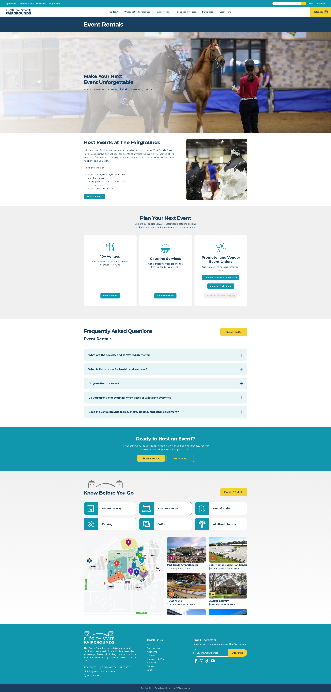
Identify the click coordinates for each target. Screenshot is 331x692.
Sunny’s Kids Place (156, 659)
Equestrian (41, 3)
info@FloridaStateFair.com (101, 671)
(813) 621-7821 (94, 675)
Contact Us (152, 666)
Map (311, 3)
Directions (320, 3)
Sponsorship (153, 648)
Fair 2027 (113, 12)
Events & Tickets (233, 492)
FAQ (149, 644)
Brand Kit (152, 662)
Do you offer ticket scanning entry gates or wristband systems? (129, 397)
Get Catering (180, 458)
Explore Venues (94, 196)
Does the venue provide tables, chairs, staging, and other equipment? (133, 411)
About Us (152, 652)
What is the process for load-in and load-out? (117, 369)
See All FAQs (233, 332)
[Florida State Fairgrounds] (111, 637)
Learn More (225, 12)
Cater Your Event (165, 295)
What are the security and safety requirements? (119, 355)
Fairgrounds (54, 3)
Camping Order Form (221, 286)
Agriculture (11, 3)
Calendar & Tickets (186, 12)
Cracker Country (26, 3)
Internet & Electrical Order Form (221, 277)
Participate (207, 12)
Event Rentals (163, 12)
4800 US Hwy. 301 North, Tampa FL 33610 (108, 667)
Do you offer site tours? (103, 383)
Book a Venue (110, 295)
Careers (151, 655)
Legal (150, 670)
